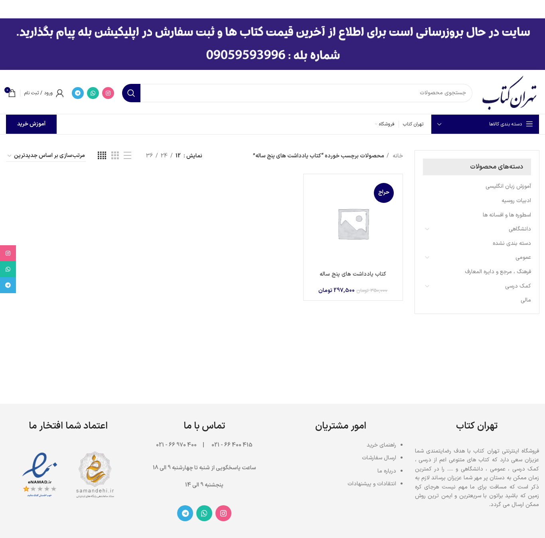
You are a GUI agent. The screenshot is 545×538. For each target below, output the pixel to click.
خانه (397, 156)
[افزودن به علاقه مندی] (316, 229)
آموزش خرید (31, 124)
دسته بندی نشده (512, 243)
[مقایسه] (316, 193)
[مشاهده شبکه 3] (115, 156)
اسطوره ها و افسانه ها (507, 215)
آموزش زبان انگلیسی (508, 186)
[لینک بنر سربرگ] (284, 8)
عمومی (523, 257)
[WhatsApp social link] (93, 93)
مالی (526, 300)
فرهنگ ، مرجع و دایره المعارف (498, 272)
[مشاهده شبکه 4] (102, 156)
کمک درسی (518, 286)
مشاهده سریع (316, 211)
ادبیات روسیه (516, 201)
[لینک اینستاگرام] (108, 93)
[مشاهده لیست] (127, 156)
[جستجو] (131, 93)
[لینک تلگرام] (78, 93)
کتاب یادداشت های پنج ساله (353, 274)
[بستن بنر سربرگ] (10, 8)
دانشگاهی (520, 229)
